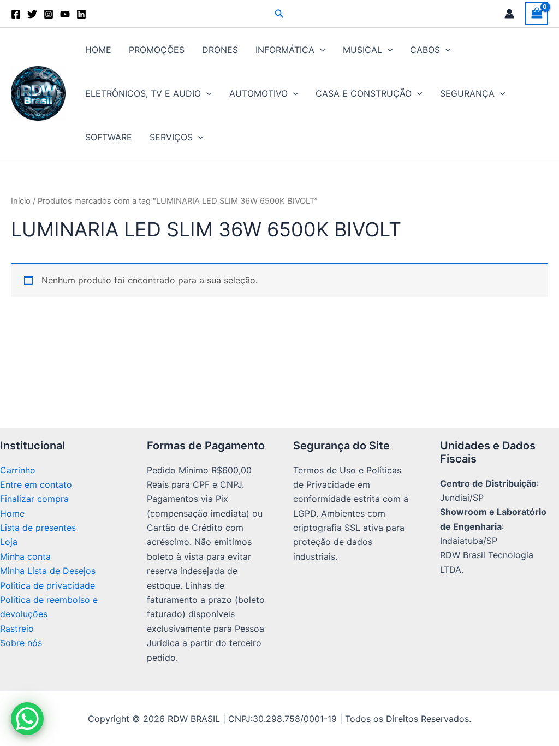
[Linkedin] (81, 14)
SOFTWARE (108, 137)
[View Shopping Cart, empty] (536, 13)
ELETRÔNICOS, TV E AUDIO (143, 93)
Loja (8, 541)
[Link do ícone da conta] (509, 14)
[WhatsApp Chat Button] (27, 718)
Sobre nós (21, 642)
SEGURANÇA (467, 93)
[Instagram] (48, 14)
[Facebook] (16, 14)
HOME (98, 49)
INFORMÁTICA (284, 49)
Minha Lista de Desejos (48, 570)
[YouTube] (65, 14)
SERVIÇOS (171, 137)
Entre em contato (36, 484)
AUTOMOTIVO (258, 93)
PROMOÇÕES (157, 49)
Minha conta (25, 556)
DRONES (220, 49)
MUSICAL (362, 49)
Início (21, 201)
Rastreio (17, 628)
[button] (279, 14)
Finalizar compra (34, 498)
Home (12, 513)
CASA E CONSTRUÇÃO (364, 93)
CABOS (425, 49)
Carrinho (17, 470)
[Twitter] (32, 14)
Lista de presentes (38, 527)
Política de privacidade (47, 585)
